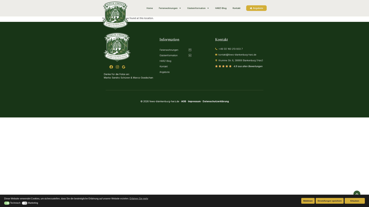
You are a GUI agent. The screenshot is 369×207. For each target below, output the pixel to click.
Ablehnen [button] (308, 201)
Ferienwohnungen (168, 8)
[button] (7, 203)
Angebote (165, 72)
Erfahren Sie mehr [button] (139, 198)
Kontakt (236, 8)
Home (150, 8)
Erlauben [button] (354, 201)
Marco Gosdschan (143, 77)
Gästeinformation (196, 8)
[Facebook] (111, 67)
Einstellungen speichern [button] (330, 201)
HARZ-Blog (221, 8)
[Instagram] (117, 67)
